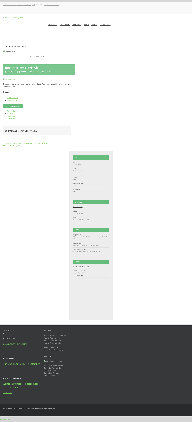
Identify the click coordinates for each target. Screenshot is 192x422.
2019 (74, 185)
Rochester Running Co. (34, 408)
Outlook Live (11, 119)
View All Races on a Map (53, 343)
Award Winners (12, 100)
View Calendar (7, 393)
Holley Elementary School (81, 267)
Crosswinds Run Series (15, 343)
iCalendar (10, 114)
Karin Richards (77, 207)
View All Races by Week (52, 341)
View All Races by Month (53, 338)
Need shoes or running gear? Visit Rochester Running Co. (18, 5)
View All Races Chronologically (55, 336)
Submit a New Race (51, 347)
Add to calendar (13, 106)
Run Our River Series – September (21, 363)
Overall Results (12, 98)
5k (74, 192)
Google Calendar (13, 111)
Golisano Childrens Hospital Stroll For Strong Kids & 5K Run (26, 143)
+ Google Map (79, 275)
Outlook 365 (11, 116)
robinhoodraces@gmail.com (51, 5)
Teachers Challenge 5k (11, 146)
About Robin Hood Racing (53, 350)
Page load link (5, 420)
